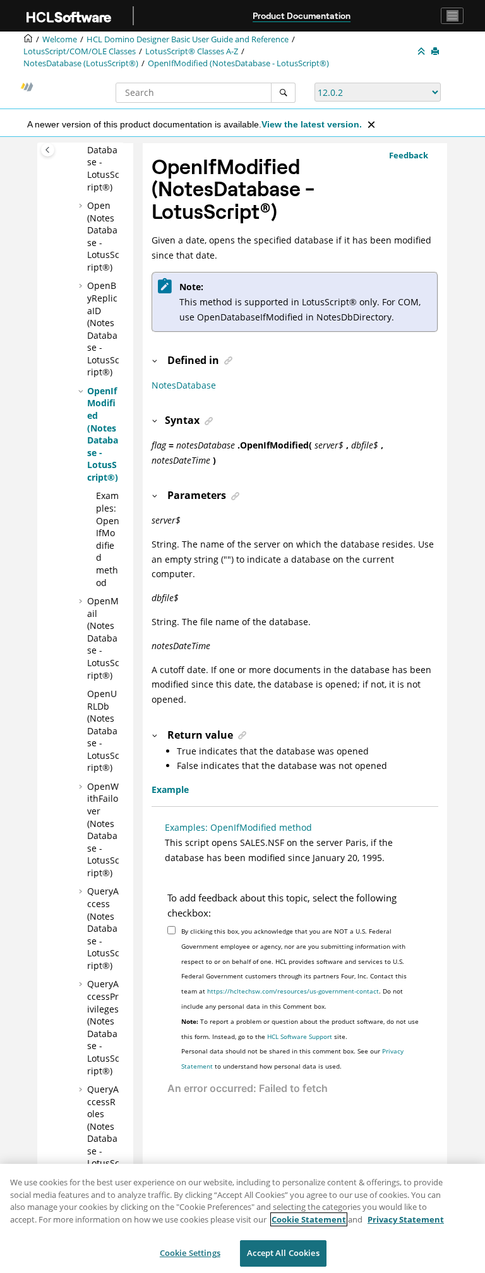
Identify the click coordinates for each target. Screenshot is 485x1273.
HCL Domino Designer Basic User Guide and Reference (188, 39)
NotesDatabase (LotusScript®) (80, 63)
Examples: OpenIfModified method (107, 539)
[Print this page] (436, 52)
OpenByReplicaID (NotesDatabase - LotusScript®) (103, 328)
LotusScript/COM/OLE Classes (79, 51)
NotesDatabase (184, 385)
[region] (242, 1218)
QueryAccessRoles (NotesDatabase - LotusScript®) (103, 1132)
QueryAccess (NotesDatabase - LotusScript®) (103, 928)
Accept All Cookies (283, 1252)
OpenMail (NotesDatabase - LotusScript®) (103, 638)
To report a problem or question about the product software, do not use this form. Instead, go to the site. (300, 1029)
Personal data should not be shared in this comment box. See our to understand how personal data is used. (292, 1059)
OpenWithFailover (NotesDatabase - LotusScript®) (103, 829)
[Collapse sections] (422, 52)
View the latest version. (311, 124)
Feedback (408, 155)
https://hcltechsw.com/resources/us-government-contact (293, 991)
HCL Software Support (299, 1036)
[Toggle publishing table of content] (47, 149)
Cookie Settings (190, 1252)
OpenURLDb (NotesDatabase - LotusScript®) (103, 731)
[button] (82, 205)
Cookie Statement (309, 1219)
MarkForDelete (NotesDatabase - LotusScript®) (103, 150)
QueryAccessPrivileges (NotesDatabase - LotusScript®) (103, 1027)
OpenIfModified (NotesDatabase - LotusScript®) (238, 63)
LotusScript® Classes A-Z (191, 51)
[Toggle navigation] (452, 16)
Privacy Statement (406, 1219)
